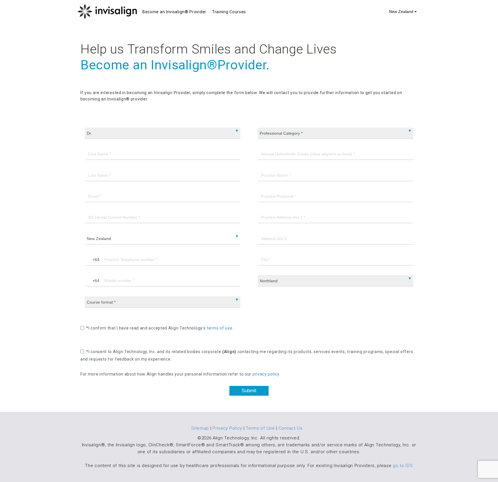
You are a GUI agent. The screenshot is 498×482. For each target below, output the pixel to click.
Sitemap (200, 428)
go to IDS (403, 465)
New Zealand (401, 11)
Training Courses (229, 11)
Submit (249, 390)
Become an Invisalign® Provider (174, 11)
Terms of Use (260, 428)
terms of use (220, 328)
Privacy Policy (227, 428)
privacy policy (265, 374)
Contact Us (291, 428)
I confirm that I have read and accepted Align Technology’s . (161, 328)
